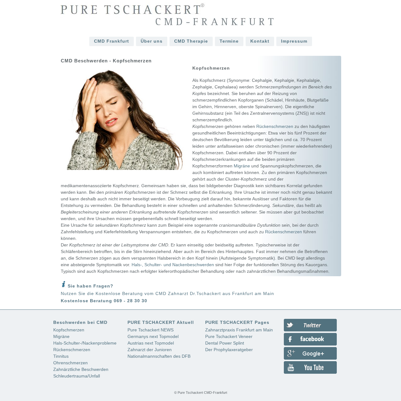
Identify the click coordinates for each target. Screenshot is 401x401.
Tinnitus (61, 356)
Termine (229, 41)
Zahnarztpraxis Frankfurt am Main (239, 329)
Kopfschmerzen (68, 329)
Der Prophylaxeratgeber (229, 349)
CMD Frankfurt (111, 41)
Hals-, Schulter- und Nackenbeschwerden (173, 264)
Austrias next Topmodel (151, 343)
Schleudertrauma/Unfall (76, 375)
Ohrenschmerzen (70, 362)
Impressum (294, 41)
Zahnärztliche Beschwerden (80, 369)
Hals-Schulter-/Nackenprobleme (85, 343)
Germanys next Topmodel (153, 336)
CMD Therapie (191, 41)
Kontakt (259, 41)
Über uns (152, 41)
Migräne (242, 165)
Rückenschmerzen (274, 126)
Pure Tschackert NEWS (151, 329)
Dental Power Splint (224, 343)
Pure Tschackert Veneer (229, 336)
